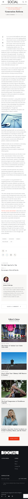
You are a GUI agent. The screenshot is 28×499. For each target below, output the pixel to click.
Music (9, 427)
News (7, 343)
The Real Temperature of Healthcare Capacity (13, 402)
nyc (11, 241)
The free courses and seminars (8, 210)
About (16, 461)
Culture (8, 7)
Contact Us (17, 466)
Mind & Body (18, 7)
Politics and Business (14, 9)
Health (13, 7)
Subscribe (23, 478)
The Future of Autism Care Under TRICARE (12, 346)
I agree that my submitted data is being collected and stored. (13, 484)
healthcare (5, 241)
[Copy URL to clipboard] (2, 45)
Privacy (16, 468)
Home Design (4, 371)
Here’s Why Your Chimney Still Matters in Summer (14, 374)
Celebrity (4, 427)
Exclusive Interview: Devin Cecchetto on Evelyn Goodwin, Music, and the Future (14, 429)
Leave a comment (13, 306)
